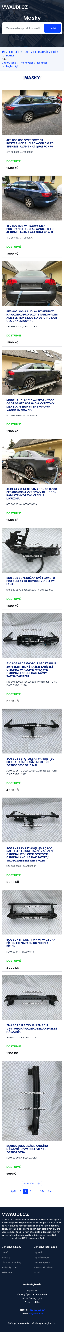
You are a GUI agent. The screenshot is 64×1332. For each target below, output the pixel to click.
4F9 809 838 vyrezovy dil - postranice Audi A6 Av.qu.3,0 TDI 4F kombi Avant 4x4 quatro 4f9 (30, 143)
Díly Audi (38, 1252)
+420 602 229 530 (37, 1309)
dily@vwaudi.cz (35, 1313)
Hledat (52, 28)
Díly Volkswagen (41, 1257)
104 (42, 1191)
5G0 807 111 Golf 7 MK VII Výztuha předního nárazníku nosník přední (30, 943)
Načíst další (33, 1183)
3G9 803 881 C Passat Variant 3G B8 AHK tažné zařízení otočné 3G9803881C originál (30, 762)
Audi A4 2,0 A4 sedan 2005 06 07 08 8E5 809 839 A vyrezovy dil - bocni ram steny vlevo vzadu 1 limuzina (31, 493)
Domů (5, 1252)
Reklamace (7, 1272)
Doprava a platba (42, 1262)
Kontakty (6, 1257)
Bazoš (37, 1272)
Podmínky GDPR (10, 1267)
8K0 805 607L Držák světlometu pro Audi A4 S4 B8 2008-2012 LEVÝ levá (30, 581)
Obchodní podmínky (11, 1262)
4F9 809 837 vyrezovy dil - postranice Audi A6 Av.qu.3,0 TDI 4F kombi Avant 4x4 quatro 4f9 (30, 229)
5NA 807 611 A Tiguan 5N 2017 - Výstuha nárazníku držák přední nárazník (31, 1028)
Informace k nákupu (43, 1267)
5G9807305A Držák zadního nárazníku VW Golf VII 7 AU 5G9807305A (27, 1149)
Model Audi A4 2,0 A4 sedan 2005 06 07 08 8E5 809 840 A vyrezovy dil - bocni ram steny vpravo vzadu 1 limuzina (30, 405)
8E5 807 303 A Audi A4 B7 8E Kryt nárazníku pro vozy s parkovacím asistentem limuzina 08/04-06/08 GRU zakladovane (32, 316)
